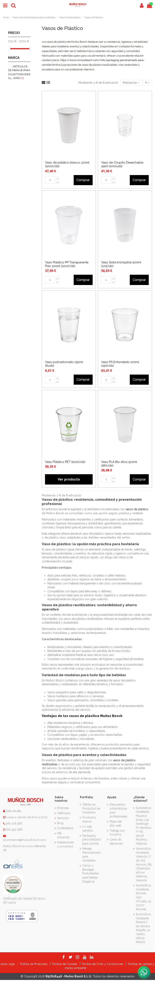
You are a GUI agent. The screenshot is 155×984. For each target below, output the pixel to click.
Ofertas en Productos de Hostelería (91, 808)
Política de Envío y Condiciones (103, 964)
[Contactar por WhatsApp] (144, 972)
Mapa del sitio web (116, 823)
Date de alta (13, 811)
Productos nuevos (89, 819)
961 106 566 (14, 823)
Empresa (63, 808)
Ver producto (69, 479)
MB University (63, 835)
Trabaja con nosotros (117, 832)
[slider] (9, 48)
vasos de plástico (137, 509)
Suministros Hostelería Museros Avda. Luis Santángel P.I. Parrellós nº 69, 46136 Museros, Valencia (143, 825)
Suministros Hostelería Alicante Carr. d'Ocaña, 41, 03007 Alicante (143, 897)
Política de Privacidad (34, 964)
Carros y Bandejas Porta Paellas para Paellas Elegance (90, 873)
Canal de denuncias (116, 841)
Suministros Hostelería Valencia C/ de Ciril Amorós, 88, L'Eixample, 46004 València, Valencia (144, 864)
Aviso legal (8, 964)
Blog (60, 823)
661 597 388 (14, 829)
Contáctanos (65, 828)
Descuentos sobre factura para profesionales (118, 810)
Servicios (63, 818)
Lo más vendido (87, 828)
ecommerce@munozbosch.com (24, 839)
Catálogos (63, 813)
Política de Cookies (65, 964)
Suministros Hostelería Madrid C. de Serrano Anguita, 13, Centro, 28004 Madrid (143, 928)
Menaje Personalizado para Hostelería (91, 854)
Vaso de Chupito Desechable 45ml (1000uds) (122, 164)
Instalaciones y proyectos (65, 844)
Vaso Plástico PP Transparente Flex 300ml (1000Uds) (66, 264)
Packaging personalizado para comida (91, 839)
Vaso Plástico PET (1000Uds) (65, 462)
